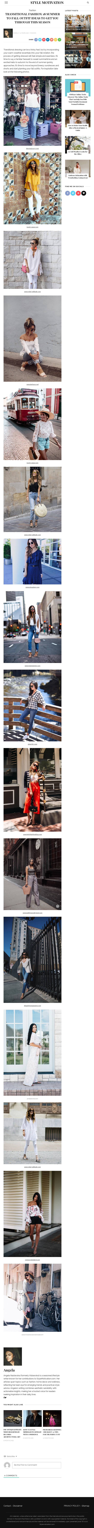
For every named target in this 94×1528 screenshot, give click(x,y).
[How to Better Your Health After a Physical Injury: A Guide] (77, 118)
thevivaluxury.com (32, 149)
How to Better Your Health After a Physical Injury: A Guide (77, 128)
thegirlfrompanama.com (32, 1006)
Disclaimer (17, 1506)
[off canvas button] (6, 2)
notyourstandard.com (32, 1260)
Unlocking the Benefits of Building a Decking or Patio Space (77, 44)
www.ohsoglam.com (32, 587)
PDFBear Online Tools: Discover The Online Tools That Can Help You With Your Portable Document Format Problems (78, 99)
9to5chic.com (32, 744)
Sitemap (85, 1506)
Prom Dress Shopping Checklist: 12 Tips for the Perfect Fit (52, 1432)
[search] (88, 2)
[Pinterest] (78, 193)
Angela (15, 33)
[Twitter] (5, 1397)
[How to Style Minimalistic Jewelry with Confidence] (32, 1418)
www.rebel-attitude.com (32, 292)
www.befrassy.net (33, 384)
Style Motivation (47, 2)
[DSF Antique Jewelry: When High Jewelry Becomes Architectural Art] (13, 1418)
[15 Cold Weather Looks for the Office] (77, 144)
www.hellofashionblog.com (32, 834)
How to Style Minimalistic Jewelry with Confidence (32, 1432)
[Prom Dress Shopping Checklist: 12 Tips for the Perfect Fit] (52, 1418)
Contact (7, 1506)
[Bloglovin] (83, 193)
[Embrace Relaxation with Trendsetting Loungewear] (77, 168)
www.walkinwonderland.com (32, 913)
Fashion (32, 10)
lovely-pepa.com (32, 227)
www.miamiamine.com (32, 666)
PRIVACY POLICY (72, 1506)
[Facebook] (4, 1397)
